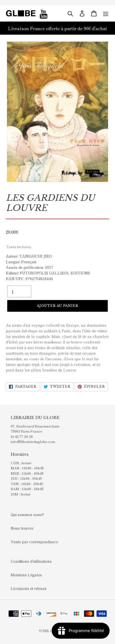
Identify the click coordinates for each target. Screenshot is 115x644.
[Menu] (106, 13)
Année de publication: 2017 (29, 267)
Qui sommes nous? (27, 514)
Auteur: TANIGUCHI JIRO (29, 256)
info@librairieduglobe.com (33, 441)
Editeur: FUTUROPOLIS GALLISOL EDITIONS (48, 272)
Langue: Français (21, 261)
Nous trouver (22, 528)
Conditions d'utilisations (31, 561)
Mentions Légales (26, 574)
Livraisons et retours (29, 588)
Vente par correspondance (34, 541)
